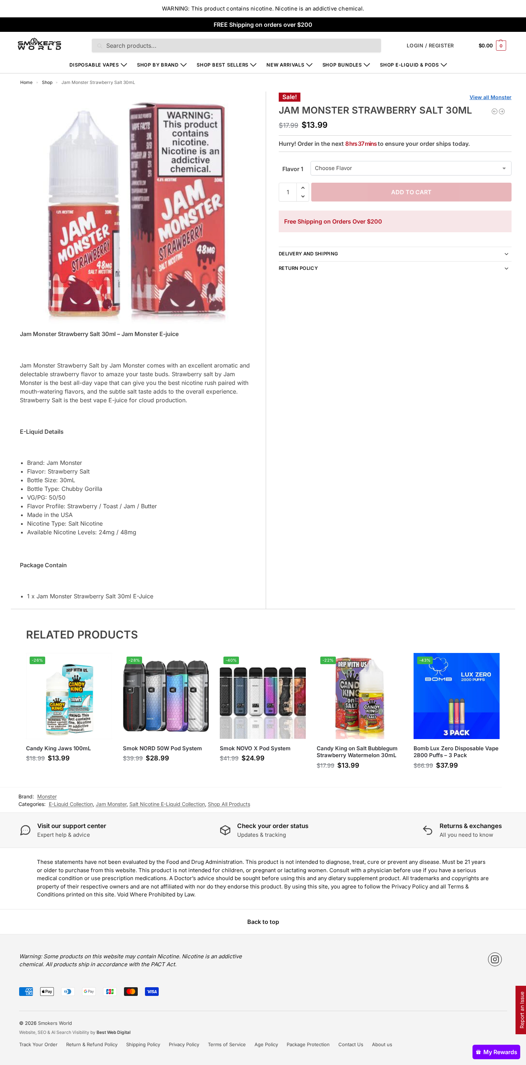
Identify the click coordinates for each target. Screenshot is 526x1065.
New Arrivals (285, 65)
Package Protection (308, 1044)
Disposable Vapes (94, 65)
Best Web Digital (114, 1032)
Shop (47, 82)
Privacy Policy (184, 1044)
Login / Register (430, 45)
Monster (47, 796)
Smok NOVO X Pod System (255, 748)
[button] (492, 45)
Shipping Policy (143, 1044)
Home (26, 82)
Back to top (263, 921)
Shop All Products (229, 804)
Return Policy (298, 268)
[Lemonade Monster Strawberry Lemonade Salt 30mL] (494, 111)
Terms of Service (227, 1044)
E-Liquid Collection (71, 804)
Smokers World (55, 1023)
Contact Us (350, 1044)
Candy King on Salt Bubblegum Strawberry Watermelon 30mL (357, 752)
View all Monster (491, 97)
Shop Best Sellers (222, 65)
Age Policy (266, 1044)
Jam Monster (111, 804)
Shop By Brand (158, 65)
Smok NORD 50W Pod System (162, 748)
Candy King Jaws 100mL (58, 748)
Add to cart (411, 192)
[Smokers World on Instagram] (495, 959)
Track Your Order (38, 1044)
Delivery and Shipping (308, 253)
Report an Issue (522, 1010)
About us (382, 1044)
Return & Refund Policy (91, 1044)
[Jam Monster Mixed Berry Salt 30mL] (501, 111)
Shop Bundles (342, 65)
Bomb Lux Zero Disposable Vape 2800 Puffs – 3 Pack (456, 752)
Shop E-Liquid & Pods (409, 65)
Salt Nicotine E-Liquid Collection (167, 804)
